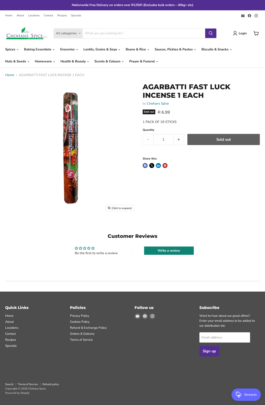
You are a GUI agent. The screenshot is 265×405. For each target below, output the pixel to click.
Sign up (209, 351)
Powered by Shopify (17, 393)
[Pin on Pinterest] (165, 165)
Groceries (68, 49)
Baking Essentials (38, 49)
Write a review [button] (169, 250)
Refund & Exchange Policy (88, 328)
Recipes (62, 15)
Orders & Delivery (82, 334)
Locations (34, 15)
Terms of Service (81, 340)
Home (8, 15)
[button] (240, 33)
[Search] (210, 33)
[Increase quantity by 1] (178, 139)
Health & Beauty (73, 61)
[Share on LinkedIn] (158, 165)
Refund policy (50, 384)
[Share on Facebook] (145, 165)
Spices (10, 49)
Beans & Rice (136, 49)
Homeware (44, 61)
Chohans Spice (158, 103)
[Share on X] (151, 165)
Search (9, 384)
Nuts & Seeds (16, 61)
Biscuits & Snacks (215, 49)
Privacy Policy (79, 316)
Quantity (148, 130)
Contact (48, 15)
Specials (76, 15)
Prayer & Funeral (142, 61)
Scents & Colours (107, 61)
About (20, 15)
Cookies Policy (80, 322)
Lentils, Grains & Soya (100, 49)
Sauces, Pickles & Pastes (174, 49)
